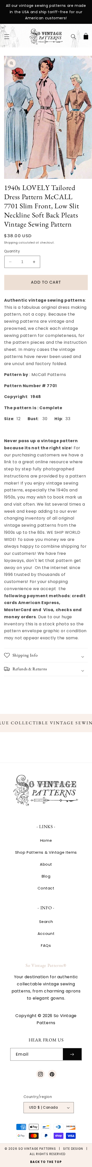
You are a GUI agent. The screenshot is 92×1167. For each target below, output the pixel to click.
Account (46, 933)
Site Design (73, 1149)
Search (46, 921)
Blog (46, 876)
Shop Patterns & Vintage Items (46, 852)
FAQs (46, 945)
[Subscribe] (72, 1054)
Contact (46, 888)
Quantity (12, 251)
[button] (7, 37)
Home (46, 840)
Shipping (11, 243)
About (46, 864)
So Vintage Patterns (37, 1149)
